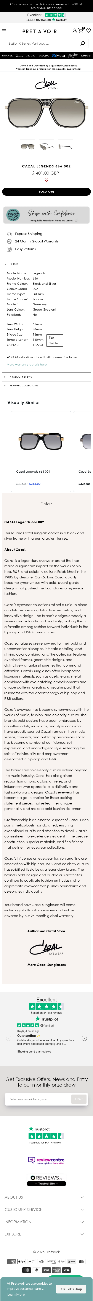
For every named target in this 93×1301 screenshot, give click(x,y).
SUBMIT (79, 1099)
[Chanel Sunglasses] (7, 56)
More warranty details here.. (27, 364)
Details (14, 264)
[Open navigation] (4, 31)
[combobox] (46, 43)
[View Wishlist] (88, 30)
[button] (6, 451)
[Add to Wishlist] (46, 180)
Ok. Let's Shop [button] (71, 1289)
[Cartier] (19, 55)
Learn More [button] (16, 1294)
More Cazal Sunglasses (46, 964)
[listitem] (41, 451)
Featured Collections (24, 385)
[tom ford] (85, 56)
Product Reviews (21, 376)
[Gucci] (31, 56)
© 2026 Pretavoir (46, 1252)
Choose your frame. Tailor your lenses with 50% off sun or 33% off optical (46, 5)
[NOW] (82, 43)
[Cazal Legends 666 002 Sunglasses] (27, 146)
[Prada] (43, 56)
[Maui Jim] (73, 55)
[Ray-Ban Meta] (58, 55)
